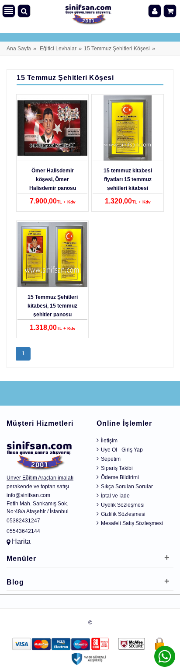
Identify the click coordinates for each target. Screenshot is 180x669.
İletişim (109, 441)
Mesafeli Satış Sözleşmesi (132, 523)
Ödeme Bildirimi (120, 477)
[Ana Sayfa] (88, 12)
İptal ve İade (115, 496)
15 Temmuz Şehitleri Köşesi (117, 49)
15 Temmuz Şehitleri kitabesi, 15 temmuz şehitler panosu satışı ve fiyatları (53, 310)
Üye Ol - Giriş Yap (122, 450)
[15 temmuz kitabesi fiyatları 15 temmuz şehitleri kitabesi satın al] (128, 128)
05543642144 (23, 531)
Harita (21, 541)
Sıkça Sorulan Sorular (127, 486)
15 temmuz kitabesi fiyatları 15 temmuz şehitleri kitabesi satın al (128, 184)
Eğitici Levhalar (58, 49)
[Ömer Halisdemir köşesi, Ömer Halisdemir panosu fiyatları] (52, 128)
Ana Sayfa (19, 49)
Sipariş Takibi (117, 468)
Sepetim (111, 459)
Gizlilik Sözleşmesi (123, 514)
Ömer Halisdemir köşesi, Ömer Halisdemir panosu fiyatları (52, 184)
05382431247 (23, 521)
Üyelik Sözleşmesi (123, 505)
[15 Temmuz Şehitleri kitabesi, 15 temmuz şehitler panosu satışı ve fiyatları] (52, 254)
